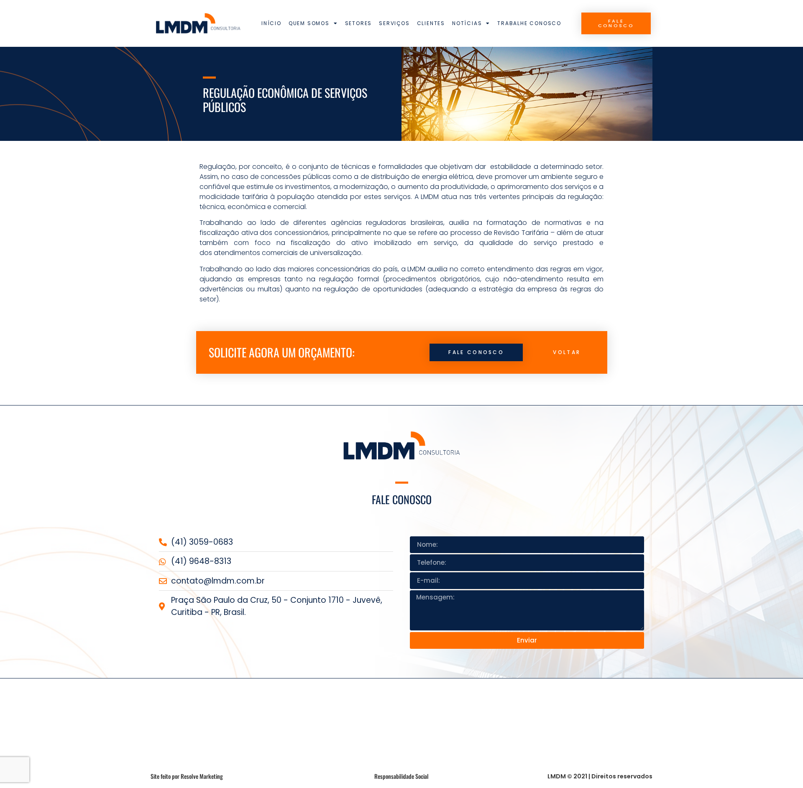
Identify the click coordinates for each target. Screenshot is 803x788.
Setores (358, 23)
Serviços (394, 23)
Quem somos (309, 23)
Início (271, 23)
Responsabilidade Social (401, 776)
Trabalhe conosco (529, 23)
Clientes (431, 23)
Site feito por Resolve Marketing (187, 776)
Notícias (467, 23)
